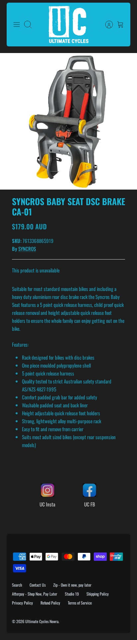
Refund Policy (50, 603)
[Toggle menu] (16, 24)
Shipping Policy (97, 594)
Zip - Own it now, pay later (72, 585)
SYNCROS (27, 248)
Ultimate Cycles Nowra (42, 621)
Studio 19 (72, 594)
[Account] (105, 24)
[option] (68, 121)
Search (17, 585)
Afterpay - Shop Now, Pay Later (34, 594)
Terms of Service (80, 603)
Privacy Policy (22, 603)
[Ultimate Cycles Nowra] (68, 24)
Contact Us (38, 585)
